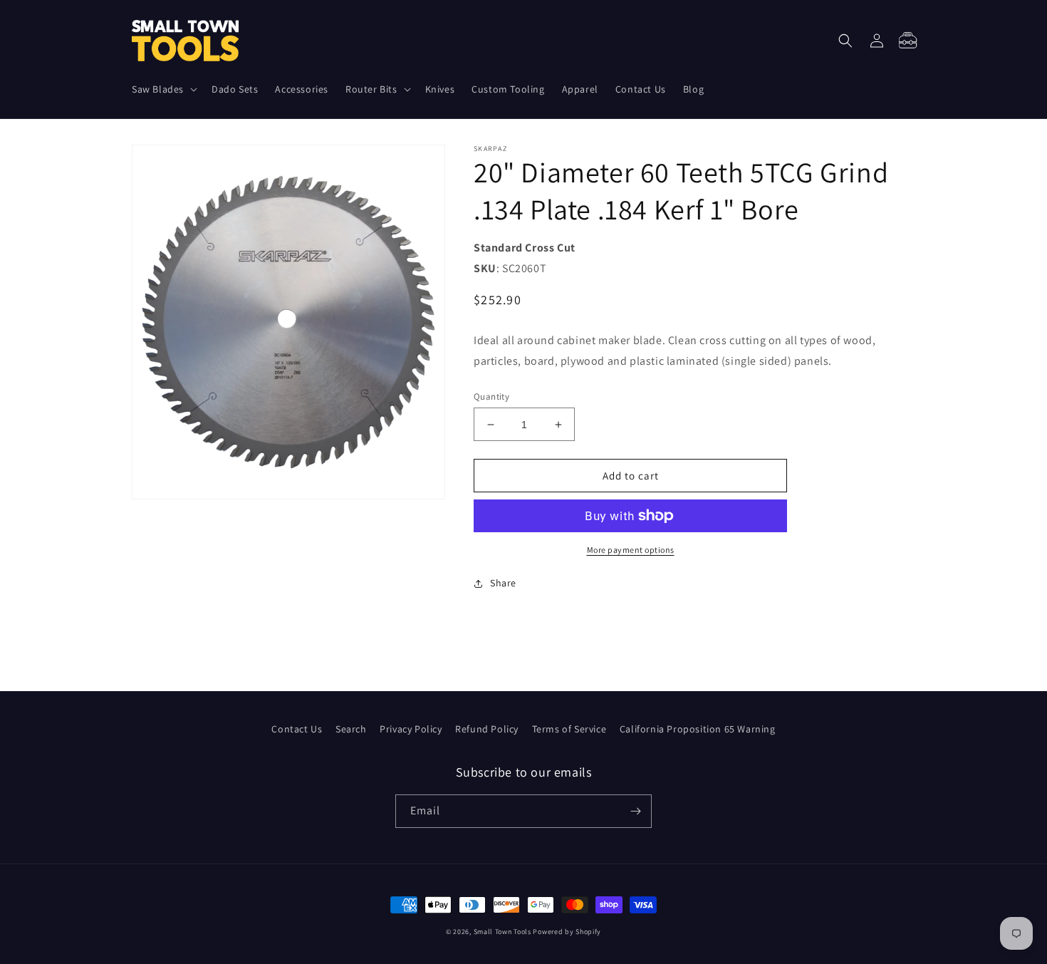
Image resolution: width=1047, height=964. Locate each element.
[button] (163, 89)
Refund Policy (487, 728)
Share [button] (503, 582)
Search (351, 728)
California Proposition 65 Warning (698, 728)
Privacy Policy (411, 728)
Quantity (491, 396)
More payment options (630, 549)
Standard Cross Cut (524, 247)
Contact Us (296, 728)
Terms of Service (569, 728)
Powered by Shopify (567, 931)
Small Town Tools (502, 931)
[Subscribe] (635, 811)
